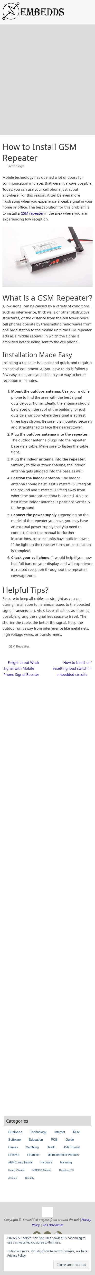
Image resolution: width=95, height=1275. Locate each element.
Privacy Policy (16, 1256)
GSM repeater (32, 213)
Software (14, 1139)
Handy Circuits (16, 1170)
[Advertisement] (47, 85)
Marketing (66, 1162)
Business (15, 1132)
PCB (54, 1139)
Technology (15, 166)
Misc (76, 1132)
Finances (33, 1155)
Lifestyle (13, 1155)
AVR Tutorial (72, 1147)
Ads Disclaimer (53, 1225)
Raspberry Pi (66, 1170)
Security (29, 1178)
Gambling (32, 1147)
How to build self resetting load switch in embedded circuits (72, 668)
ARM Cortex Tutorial (20, 1162)
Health (51, 1147)
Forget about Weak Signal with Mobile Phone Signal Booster (21, 668)
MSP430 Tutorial (41, 1170)
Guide (70, 1139)
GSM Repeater (19, 646)
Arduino (12, 1178)
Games (13, 1147)
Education (36, 1139)
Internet (59, 1132)
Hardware (46, 1162)
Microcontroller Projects (63, 1154)
